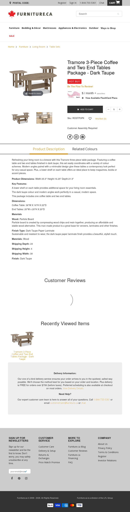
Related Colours (84, 149)
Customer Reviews (77, 450)
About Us (102, 443)
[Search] (118, 13)
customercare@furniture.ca (64, 402)
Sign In (73, 2)
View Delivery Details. (73, 388)
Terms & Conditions (108, 452)
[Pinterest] (82, 136)
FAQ (70, 462)
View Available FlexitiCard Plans (100, 98)
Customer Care (46, 446)
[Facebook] (69, 136)
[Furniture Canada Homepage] (31, 14)
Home (11, 46)
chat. (83, 402)
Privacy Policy (105, 448)
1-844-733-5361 (88, 2)
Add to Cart (86, 109)
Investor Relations (107, 460)
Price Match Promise (49, 462)
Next (66, 121)
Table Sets (54, 46)
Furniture (23, 46)
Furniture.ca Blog (77, 446)
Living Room (38, 46)
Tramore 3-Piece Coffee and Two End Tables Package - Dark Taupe (22, 355)
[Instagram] (76, 136)
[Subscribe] (25, 472)
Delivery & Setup (47, 450)
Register (62, 2)
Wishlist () (100, 118)
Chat (101, 2)
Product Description (49, 149)
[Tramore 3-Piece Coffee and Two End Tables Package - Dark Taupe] (22, 339)
